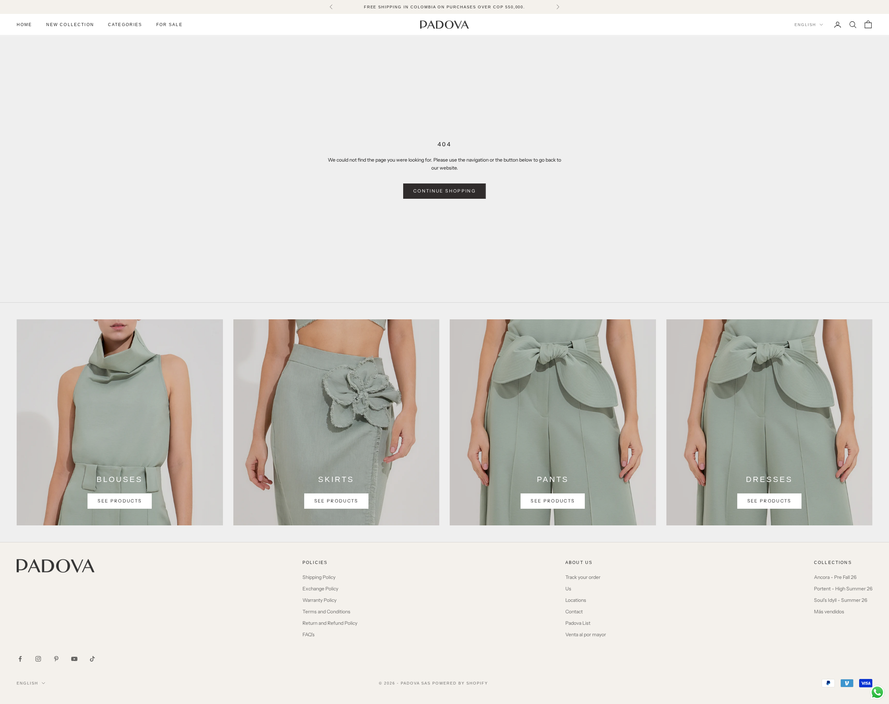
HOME (24, 24)
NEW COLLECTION (70, 24)
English (805, 25)
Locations (575, 600)
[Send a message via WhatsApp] (877, 692)
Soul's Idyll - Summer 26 (840, 600)
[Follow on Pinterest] (56, 658)
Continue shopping (444, 191)
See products (120, 501)
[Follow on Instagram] (38, 658)
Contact (574, 611)
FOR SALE (169, 24)
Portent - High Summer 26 (843, 589)
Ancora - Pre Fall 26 (835, 577)
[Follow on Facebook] (20, 658)
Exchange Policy (320, 589)
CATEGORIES (125, 24)
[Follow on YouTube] (74, 658)
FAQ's (308, 634)
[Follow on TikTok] (92, 658)
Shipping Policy (318, 577)
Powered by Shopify (460, 683)
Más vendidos (829, 611)
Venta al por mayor (585, 634)
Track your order (582, 577)
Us (568, 589)
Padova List (577, 623)
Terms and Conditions (326, 611)
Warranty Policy (319, 600)
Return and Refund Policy (329, 623)
